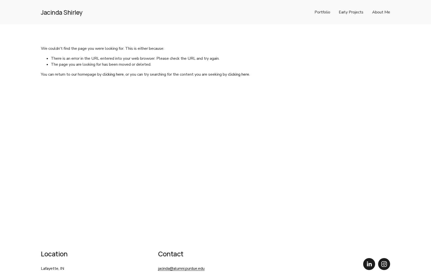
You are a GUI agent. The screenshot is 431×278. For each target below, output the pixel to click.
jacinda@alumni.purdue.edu (181, 268)
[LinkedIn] (369, 264)
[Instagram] (384, 264)
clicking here (113, 74)
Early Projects (351, 12)
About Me (381, 12)
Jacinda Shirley (62, 12)
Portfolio (322, 12)
